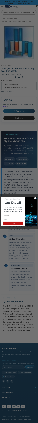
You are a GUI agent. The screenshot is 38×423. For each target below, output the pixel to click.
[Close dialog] (35, 198)
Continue (13, 223)
